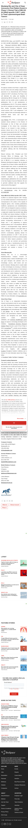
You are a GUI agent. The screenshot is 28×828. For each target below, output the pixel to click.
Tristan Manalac (4, 669)
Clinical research (14, 504)
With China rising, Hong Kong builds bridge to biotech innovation (9, 658)
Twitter (10, 357)
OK (14, 423)
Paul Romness (4, 632)
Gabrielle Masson (4, 576)
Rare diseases (5, 724)
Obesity (3, 665)
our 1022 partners (10, 399)
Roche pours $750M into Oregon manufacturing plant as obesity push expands (9, 707)
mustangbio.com (22, 296)
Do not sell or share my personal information (14, 427)
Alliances (4, 504)
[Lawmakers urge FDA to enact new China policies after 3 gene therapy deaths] (23, 573)
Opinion (3, 626)
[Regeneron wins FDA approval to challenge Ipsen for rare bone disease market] (23, 726)
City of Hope (17, 55)
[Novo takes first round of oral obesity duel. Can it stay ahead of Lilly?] (23, 668)
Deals (2, 583)
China (2, 655)
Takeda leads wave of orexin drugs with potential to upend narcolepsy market (10, 648)
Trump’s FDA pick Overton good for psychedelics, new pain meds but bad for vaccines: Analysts (10, 639)
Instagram (20, 357)
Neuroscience (5, 646)
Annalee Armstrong (5, 660)
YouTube (14, 357)
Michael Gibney (4, 587)
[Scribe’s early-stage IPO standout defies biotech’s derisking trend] (23, 716)
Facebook (5, 357)
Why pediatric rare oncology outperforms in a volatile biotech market (8, 629)
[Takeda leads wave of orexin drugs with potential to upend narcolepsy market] (23, 649)
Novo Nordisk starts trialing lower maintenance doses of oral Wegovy (9, 595)
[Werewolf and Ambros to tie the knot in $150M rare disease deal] (23, 586)
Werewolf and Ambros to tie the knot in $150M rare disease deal (10, 585)
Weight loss (4, 592)
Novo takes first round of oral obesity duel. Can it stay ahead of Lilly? (9, 667)
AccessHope (7, 328)
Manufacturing (5, 704)
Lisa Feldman (4, 119)
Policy (3, 570)
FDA (2, 636)
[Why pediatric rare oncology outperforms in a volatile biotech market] (23, 629)
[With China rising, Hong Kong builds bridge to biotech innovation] (23, 658)
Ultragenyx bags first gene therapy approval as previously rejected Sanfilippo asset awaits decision (10, 738)
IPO (2, 715)
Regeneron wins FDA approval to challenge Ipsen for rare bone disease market (9, 728)
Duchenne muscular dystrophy (9, 560)
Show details (20, 418)
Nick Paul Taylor (4, 597)
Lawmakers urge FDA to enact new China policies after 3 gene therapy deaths (9, 573)
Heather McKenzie (4, 566)
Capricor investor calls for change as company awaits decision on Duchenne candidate (9, 563)
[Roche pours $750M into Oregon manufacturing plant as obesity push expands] (23, 705)
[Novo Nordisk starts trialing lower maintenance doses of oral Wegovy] (23, 595)
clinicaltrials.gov (8, 190)
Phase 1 (4, 507)
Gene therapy (5, 735)
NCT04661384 (5, 192)
